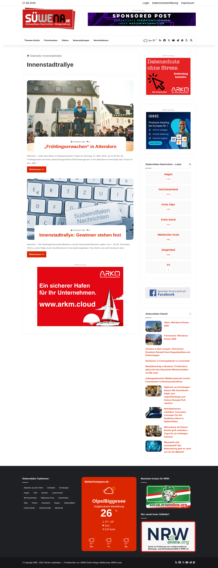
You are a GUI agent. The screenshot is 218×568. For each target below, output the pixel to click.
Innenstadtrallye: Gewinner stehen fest (80, 235)
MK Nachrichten (30, 498)
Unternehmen (29, 508)
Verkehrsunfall (45, 508)
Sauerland (46, 503)
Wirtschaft (59, 508)
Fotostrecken (51, 40)
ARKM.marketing (139, 10)
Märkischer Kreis (47, 498)
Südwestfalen (69, 503)
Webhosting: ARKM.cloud (111, 562)
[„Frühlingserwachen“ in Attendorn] (80, 115)
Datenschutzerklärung (165, 2)
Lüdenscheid (57, 493)
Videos (65, 40)
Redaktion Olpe (79, 142)
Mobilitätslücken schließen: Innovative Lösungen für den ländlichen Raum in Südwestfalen (175, 415)
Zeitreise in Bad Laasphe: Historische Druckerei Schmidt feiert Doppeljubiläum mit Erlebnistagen (167, 352)
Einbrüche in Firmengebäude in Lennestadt (167, 361)
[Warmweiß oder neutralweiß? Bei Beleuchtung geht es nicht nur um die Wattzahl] (153, 446)
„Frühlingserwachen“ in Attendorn (80, 146)
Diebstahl (51, 488)
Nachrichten (63, 498)
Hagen (26, 493)
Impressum (187, 2)
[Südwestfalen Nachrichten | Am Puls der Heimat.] (49, 18)
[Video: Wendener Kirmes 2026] (153, 326)
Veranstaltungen (81, 40)
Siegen (57, 503)
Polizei (34, 503)
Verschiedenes (101, 40)
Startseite (35, 55)
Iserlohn (44, 493)
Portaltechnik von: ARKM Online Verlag (81, 562)
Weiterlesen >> (36, 169)
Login (146, 2)
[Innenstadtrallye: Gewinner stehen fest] (80, 209)
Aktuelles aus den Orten (33, 488)
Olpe (26, 503)
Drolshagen (64, 488)
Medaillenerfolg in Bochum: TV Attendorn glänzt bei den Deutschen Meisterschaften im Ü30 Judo (166, 369)
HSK (35, 493)
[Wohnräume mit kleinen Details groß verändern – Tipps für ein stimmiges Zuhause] (153, 431)
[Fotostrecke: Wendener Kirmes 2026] (153, 339)
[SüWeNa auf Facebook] (167, 296)
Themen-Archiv (32, 40)
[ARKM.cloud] (80, 296)
